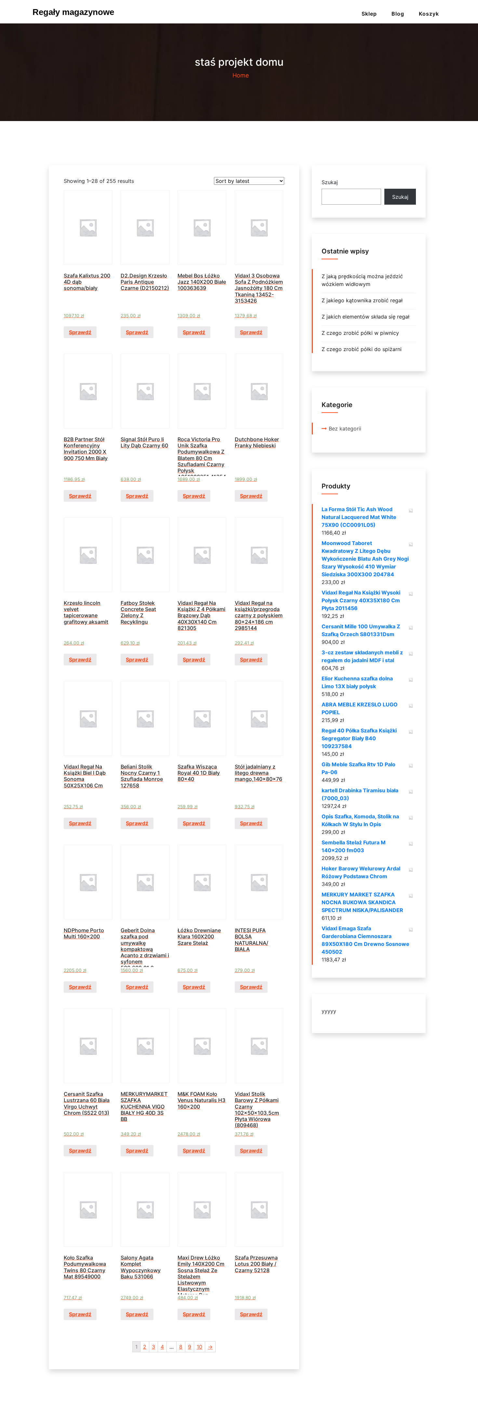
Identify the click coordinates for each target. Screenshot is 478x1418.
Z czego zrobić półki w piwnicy (360, 333)
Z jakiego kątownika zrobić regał (362, 300)
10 (199, 1346)
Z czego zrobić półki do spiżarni (362, 349)
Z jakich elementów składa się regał (365, 316)
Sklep (369, 13)
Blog (398, 13)
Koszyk (429, 13)
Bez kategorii (345, 428)
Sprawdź (80, 332)
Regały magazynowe (73, 12)
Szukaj (330, 182)
